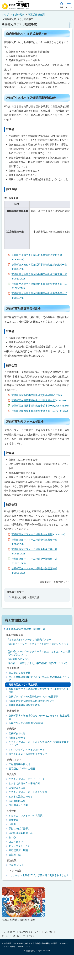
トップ (5, 14)
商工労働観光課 (36, 14)
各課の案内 (18, 14)
